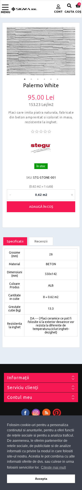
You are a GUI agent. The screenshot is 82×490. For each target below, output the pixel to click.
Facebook (25, 413)
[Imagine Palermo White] (41, 51)
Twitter (36, 413)
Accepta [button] (41, 478)
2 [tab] (31, 79)
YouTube (57, 413)
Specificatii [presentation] (15, 241)
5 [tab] (51, 79)
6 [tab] (57, 79)
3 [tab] (38, 79)
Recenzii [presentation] (40, 241)
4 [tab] (44, 79)
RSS (46, 413)
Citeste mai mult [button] (53, 467)
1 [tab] (25, 79)
